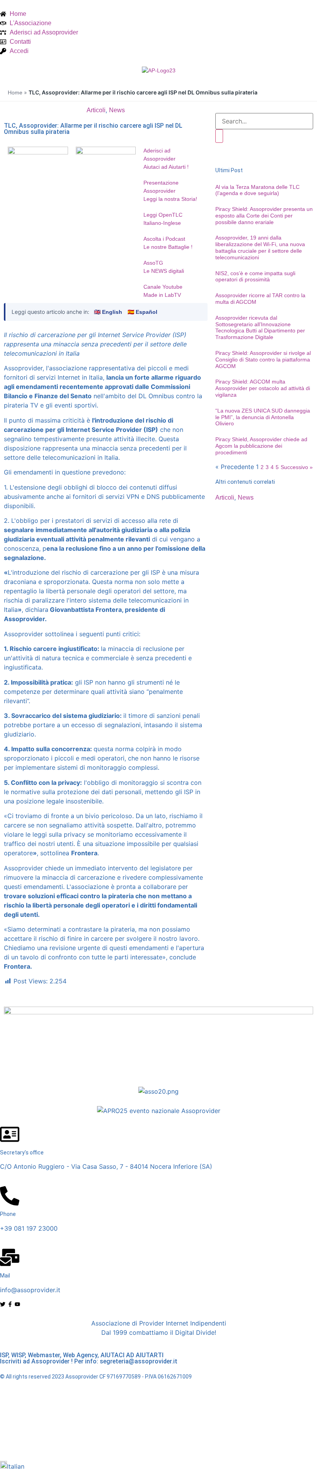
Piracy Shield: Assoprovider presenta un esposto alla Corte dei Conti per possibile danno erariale (264, 215)
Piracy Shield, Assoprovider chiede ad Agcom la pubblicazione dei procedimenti (261, 446)
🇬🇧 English (108, 312)
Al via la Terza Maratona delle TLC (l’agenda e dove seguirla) (257, 190)
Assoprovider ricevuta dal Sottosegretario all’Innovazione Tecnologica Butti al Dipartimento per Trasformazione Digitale (260, 327)
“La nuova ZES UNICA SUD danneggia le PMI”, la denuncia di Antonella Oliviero (262, 417)
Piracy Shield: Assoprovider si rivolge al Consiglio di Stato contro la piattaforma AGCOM (263, 359)
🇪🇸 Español (142, 312)
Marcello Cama (172, 1441)
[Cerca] (219, 135)
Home (15, 92)
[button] (158, 1466)
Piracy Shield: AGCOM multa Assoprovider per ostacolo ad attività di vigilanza (262, 388)
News (117, 110)
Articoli (96, 110)
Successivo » (297, 467)
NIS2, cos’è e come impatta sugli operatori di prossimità (255, 276)
